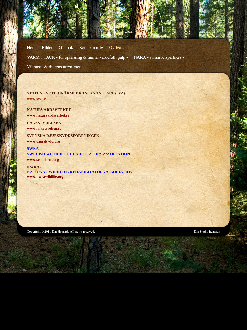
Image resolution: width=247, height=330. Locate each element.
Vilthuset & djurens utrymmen (54, 67)
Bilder (47, 47)
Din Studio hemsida (207, 231)
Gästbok (66, 47)
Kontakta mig (91, 47)
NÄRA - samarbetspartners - (159, 57)
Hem (31, 47)
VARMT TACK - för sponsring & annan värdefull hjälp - (77, 57)
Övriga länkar (121, 47)
